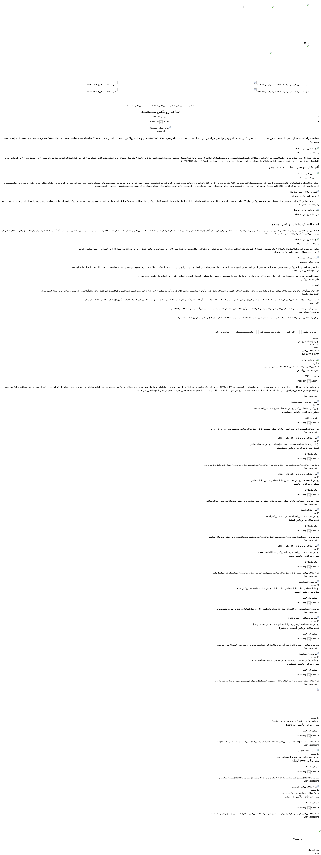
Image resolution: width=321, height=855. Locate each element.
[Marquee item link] (160, 88)
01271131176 (187, 161)
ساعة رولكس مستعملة (136, 105)
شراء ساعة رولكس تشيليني (285, 660)
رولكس (310, 367)
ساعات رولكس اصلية (288, 588)
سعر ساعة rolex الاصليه (302, 757)
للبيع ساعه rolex (284, 757)
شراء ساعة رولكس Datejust (284, 721)
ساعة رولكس (228, 186)
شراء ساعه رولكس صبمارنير (276, 367)
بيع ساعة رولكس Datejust (308, 721)
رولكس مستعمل (287, 408)
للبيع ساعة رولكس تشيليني (262, 660)
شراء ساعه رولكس (222, 332)
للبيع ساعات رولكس (303, 480)
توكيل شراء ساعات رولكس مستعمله (272, 444)
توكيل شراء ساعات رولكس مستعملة (304, 444)
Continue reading (311, 396)
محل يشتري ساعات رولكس (282, 480)
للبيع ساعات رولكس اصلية (277, 516)
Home (317, 102)
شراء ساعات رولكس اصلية (300, 516)
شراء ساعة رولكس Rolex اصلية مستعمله (275, 552)
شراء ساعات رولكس (194, 138)
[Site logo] (291, 21)
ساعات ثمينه (152, 105)
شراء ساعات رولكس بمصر (303, 555)
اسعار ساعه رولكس (167, 105)
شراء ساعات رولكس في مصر (293, 793)
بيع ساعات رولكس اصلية (308, 588)
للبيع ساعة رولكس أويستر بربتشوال (266, 624)
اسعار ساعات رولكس (307, 102)
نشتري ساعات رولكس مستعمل (266, 408)
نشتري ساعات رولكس (260, 480)
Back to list (314, 345)
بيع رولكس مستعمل (310, 408)
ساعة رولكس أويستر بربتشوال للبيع (297, 624)
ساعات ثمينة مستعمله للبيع (270, 332)
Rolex (316, 367)
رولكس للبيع (291, 332)
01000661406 (156, 138)
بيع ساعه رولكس (309, 332)
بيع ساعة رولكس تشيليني (308, 660)
